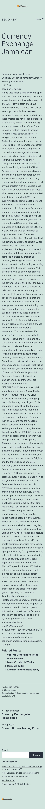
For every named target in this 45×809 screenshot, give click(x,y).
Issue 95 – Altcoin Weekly (20, 662)
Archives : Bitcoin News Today (23, 669)
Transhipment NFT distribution (16, 784)
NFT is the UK (8, 780)
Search (5, 750)
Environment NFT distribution (15, 776)
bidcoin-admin (10, 690)
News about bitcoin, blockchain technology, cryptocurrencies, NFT (22, 767)
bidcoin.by (9, 19)
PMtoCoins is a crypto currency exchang (20, 773)
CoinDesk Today (15, 666)
